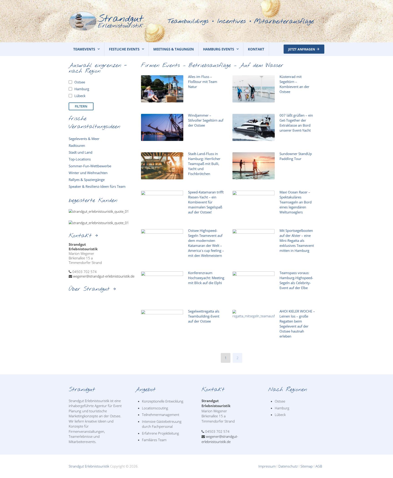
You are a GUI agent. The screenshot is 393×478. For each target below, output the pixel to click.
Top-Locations (80, 159)
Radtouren (77, 145)
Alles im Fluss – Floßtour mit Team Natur (202, 81)
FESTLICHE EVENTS (124, 49)
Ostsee (280, 401)
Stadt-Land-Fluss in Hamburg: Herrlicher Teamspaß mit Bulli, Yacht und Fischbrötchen (204, 163)
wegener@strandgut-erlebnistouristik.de (103, 276)
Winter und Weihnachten (88, 172)
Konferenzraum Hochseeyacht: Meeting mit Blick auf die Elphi (206, 277)
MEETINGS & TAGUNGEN (173, 49)
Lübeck (280, 414)
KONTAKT (256, 49)
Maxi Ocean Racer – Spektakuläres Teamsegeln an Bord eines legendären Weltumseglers (296, 202)
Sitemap (306, 466)
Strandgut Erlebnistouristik (89, 466)
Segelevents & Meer (84, 138)
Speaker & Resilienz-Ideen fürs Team (97, 186)
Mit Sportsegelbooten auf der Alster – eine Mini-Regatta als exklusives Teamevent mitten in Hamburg (297, 240)
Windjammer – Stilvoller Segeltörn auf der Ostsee (205, 120)
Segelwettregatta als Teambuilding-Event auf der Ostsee (203, 316)
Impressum (267, 466)
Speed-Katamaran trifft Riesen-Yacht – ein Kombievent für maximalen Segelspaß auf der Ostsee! (206, 202)
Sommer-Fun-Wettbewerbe (90, 166)
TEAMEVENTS (84, 49)
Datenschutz (288, 466)
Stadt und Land (80, 152)
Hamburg (282, 408)
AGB (318, 466)
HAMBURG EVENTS (218, 49)
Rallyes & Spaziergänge (87, 179)
